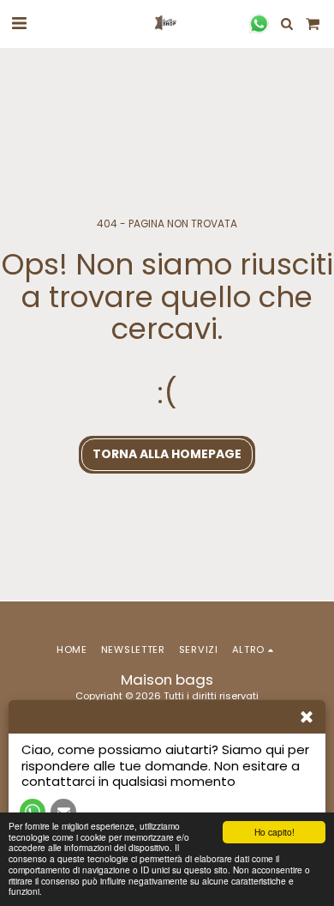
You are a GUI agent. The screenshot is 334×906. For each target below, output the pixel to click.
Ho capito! (274, 831)
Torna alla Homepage (167, 453)
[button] (18, 23)
